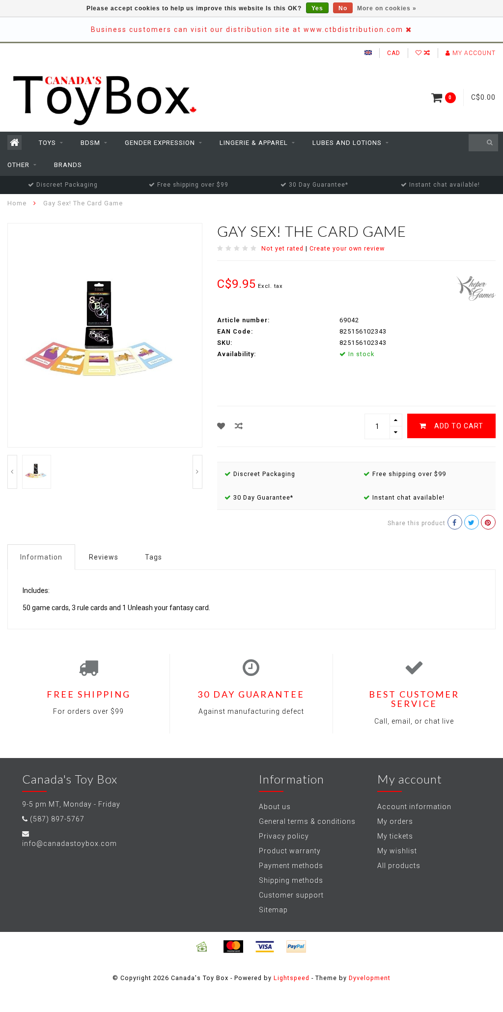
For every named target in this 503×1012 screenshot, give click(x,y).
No (342, 8)
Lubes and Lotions (347, 142)
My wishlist (397, 851)
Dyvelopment (370, 978)
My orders (395, 821)
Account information (414, 807)
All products (398, 866)
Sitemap (273, 910)
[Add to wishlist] (221, 426)
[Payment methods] (202, 946)
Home (17, 203)
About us (275, 807)
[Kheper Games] (476, 287)
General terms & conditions (307, 821)
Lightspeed (291, 978)
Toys (47, 142)
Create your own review (347, 248)
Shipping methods (291, 880)
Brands (68, 165)
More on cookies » (387, 8)
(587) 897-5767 (57, 819)
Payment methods (291, 866)
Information (41, 557)
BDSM (90, 142)
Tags (153, 557)
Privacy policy (284, 836)
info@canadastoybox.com (69, 843)
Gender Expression (160, 142)
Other (18, 165)
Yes (317, 8)
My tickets (395, 836)
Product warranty (290, 851)
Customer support (291, 895)
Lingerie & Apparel (254, 142)
